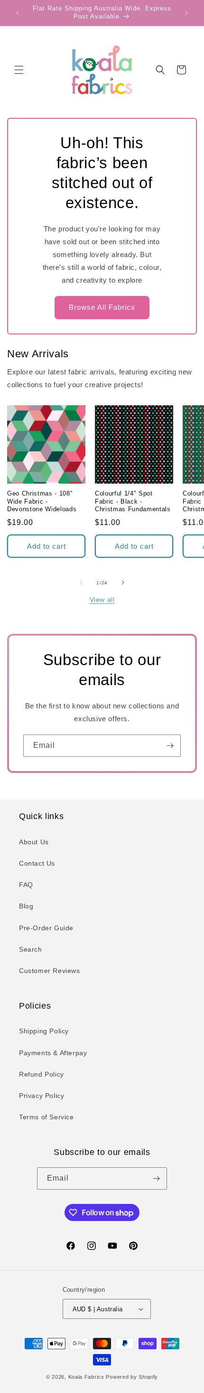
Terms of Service (46, 1117)
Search (30, 949)
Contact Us (37, 863)
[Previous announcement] (17, 12)
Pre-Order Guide (46, 928)
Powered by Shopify (132, 1377)
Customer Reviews (49, 970)
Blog (26, 906)
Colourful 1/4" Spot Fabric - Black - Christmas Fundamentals (133, 501)
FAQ (26, 884)
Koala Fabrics (86, 1377)
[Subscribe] (169, 746)
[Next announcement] (186, 12)
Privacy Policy (41, 1095)
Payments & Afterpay (53, 1053)
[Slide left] (81, 582)
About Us (34, 842)
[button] (19, 69)
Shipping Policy (44, 1031)
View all (102, 599)
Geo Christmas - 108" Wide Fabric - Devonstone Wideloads (41, 501)
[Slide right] (122, 582)
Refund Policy (41, 1074)
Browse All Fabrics (102, 307)
